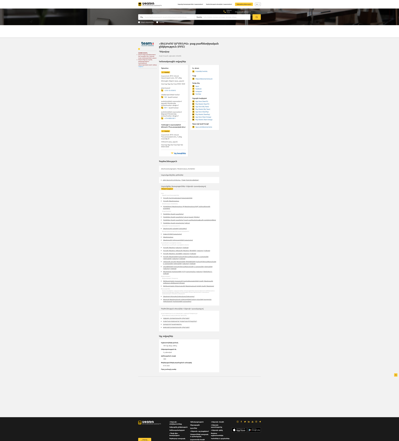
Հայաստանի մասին (197, 439)
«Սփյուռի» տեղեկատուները (175, 423)
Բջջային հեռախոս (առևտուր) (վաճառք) (176, 247)
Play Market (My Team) (202, 109)
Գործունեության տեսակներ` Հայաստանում (219, 4)
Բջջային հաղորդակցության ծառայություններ (177, 198)
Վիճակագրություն (197, 422)
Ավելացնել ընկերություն (244, 4)
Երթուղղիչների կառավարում (172, 234)
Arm (257, 4)
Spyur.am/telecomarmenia (203, 127)
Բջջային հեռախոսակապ (171, 201)
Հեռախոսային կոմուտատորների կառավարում (178, 240)
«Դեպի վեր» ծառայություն (174, 434)
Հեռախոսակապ (168, 237)
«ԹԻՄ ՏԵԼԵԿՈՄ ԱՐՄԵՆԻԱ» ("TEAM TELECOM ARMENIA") (181, 180)
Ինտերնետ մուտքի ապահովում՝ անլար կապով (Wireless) (181, 217)
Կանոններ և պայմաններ (220, 438)
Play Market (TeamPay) (202, 114)
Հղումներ (193, 428)
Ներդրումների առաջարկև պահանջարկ (199, 435)
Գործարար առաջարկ (177, 438)
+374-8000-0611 (170, 118)
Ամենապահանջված (177, 430)
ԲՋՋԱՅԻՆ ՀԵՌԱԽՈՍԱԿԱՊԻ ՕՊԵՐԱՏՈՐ (176, 318)
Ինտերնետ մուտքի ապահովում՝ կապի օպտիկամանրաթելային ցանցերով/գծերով (189, 220)
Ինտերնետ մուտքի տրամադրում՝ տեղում (176, 223)
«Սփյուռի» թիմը (217, 430)
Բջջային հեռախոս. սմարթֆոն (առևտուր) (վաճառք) (179, 253)
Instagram (198, 91)
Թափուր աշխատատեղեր (217, 434)
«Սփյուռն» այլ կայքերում (199, 431)
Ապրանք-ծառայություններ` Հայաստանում (190, 4)
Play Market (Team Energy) (203, 120)
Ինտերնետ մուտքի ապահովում (173, 214)
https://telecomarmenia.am (203, 79)
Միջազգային (195, 425)
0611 (171, 108)
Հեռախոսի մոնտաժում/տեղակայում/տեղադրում (178, 296)
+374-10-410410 (170, 90)
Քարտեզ (166, 72)
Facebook (198, 89)
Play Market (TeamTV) (202, 104)
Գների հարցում (167, 189)
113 (228, 12)
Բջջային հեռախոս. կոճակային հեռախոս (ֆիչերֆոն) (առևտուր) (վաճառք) (186, 250)
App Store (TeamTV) (201, 101)
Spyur (197, 86)
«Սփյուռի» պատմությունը (216, 426)
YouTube (198, 94)
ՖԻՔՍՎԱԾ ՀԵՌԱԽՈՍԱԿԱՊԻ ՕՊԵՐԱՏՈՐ (176, 327)
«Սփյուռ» (140, 66)
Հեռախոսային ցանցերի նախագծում (175, 228)
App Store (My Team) (202, 107)
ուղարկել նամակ (201, 71)
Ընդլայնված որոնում (242, 12)
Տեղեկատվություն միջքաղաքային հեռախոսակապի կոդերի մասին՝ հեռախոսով (188, 286)
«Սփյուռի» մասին (217, 422)
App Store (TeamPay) (202, 112)
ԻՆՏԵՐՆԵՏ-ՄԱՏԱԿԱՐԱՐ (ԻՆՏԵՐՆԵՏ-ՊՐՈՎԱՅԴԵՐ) (180, 321)
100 (171, 97)
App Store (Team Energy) (203, 117)
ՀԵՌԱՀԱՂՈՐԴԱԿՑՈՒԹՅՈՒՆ (172, 324)
